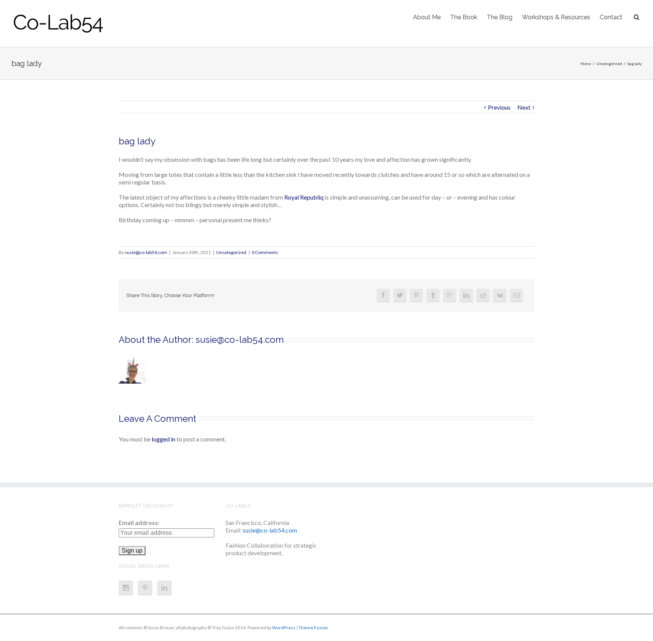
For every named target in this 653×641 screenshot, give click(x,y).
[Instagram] (126, 588)
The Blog (499, 17)
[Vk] (499, 295)
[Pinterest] (416, 295)
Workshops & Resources (556, 17)
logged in (163, 439)
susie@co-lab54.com (146, 252)
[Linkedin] (466, 295)
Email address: (139, 522)
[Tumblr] (433, 295)
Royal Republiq (304, 197)
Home (585, 63)
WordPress (284, 627)
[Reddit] (483, 295)
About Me (427, 17)
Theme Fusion (313, 627)
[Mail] (516, 295)
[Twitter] (399, 295)
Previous (499, 107)
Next (524, 107)
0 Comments (265, 252)
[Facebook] (383, 295)
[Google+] (449, 295)
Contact (611, 17)
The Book (463, 17)
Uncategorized (609, 63)
